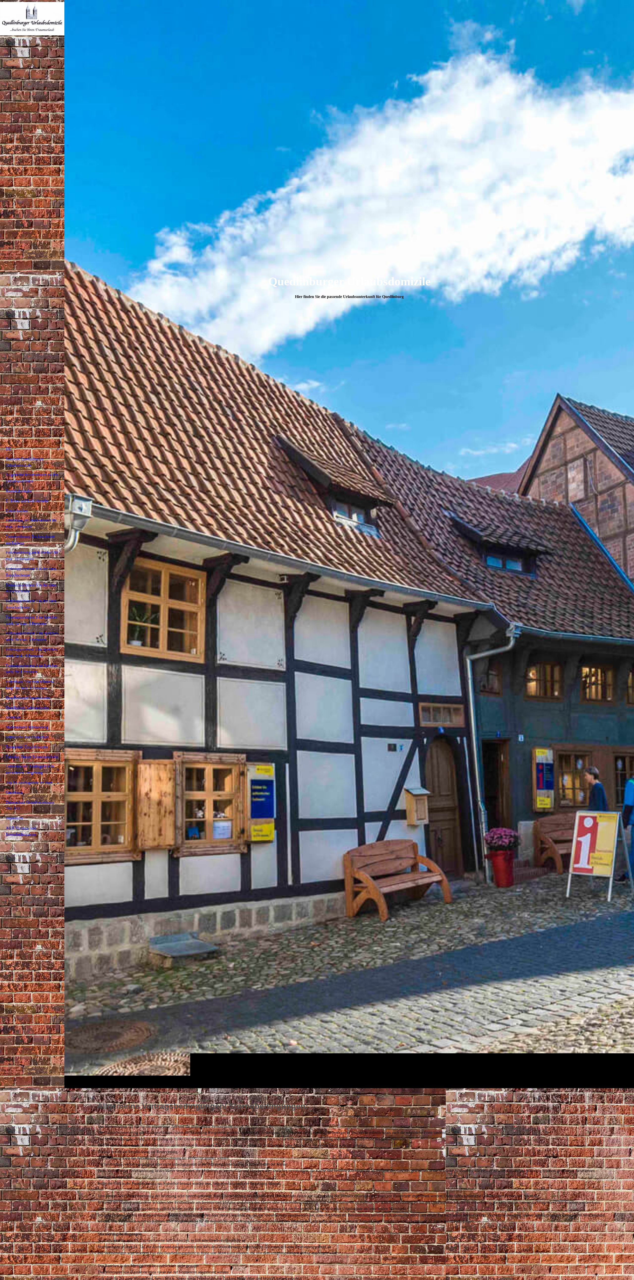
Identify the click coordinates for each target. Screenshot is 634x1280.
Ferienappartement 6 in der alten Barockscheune (31, 588)
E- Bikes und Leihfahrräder (27, 501)
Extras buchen (17, 511)
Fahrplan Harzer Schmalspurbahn (32, 757)
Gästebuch (14, 792)
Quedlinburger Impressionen (28, 698)
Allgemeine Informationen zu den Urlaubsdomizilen (32, 478)
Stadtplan (13, 717)
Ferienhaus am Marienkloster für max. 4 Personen (31, 523)
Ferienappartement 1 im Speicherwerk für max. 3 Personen (32, 620)
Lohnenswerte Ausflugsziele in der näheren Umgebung (30, 769)
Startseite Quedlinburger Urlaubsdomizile (25, 462)
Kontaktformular (19, 491)
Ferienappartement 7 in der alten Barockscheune (31, 604)
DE (8, 449)
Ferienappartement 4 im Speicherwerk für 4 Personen (32, 669)
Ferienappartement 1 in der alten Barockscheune (31, 572)
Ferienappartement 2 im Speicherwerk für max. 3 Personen (32, 636)
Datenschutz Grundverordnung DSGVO (30, 805)
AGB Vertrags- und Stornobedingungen (21, 831)
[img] (349, 544)
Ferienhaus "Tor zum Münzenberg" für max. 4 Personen (30, 685)
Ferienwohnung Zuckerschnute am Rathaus (30, 539)
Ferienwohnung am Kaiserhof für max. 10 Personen (32, 555)
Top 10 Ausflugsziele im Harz (29, 783)
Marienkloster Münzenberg (27, 727)
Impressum (14, 818)
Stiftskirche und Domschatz (27, 737)
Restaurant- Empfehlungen (27, 747)
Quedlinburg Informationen (27, 708)
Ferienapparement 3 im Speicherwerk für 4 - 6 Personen (31, 652)
